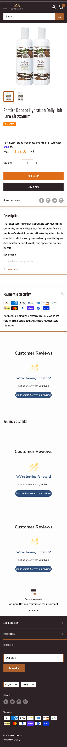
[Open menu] (5, 7)
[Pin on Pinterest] (48, 200)
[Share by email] (61, 200)
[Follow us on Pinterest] (25, 701)
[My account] (53, 7)
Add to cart (33, 176)
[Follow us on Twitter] (12, 701)
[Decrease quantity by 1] (18, 163)
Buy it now (33, 187)
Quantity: (8, 163)
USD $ (25, 684)
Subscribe (14, 668)
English (8, 684)
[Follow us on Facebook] (5, 701)
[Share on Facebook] (41, 200)
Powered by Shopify (11, 739)
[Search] (59, 16)
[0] (61, 7)
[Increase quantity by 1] (36, 163)
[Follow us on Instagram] (18, 701)
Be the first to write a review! (33, 395)
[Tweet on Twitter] (54, 200)
